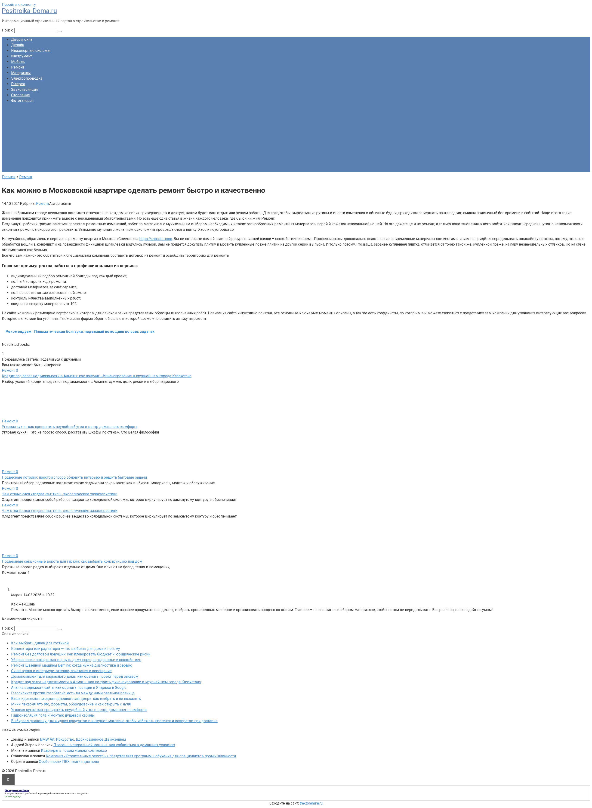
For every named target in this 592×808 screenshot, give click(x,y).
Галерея (18, 84)
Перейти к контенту (19, 4)
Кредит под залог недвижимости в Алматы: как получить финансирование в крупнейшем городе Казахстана (96, 376)
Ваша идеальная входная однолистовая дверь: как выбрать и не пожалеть (76, 698)
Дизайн (17, 45)
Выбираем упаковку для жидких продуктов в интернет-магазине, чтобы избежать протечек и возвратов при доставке (114, 721)
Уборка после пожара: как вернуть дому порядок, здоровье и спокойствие (76, 660)
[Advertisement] (296, 139)
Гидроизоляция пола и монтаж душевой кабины (53, 715)
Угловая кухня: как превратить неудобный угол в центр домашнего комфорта (69, 426)
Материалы (21, 73)
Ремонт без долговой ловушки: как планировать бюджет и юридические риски (80, 654)
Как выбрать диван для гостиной (40, 643)
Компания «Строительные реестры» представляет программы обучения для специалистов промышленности (141, 756)
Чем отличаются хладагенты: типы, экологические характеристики (59, 494)
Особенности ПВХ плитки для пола (69, 761)
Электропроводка (26, 78)
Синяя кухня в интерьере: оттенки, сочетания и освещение (61, 671)
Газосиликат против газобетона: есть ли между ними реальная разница (73, 693)
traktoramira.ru (311, 803)
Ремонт (17, 67)
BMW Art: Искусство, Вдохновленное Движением (83, 739)
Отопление (20, 95)
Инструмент (21, 56)
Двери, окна (21, 39)
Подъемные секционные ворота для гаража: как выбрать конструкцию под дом (72, 561)
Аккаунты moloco (14, 793)
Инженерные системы (30, 50)
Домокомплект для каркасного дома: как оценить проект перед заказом (74, 676)
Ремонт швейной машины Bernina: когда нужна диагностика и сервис (71, 665)
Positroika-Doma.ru (29, 11)
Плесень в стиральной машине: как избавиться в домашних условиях (114, 745)
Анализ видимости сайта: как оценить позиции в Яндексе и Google (68, 687)
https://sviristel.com (155, 239)
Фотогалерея (22, 100)
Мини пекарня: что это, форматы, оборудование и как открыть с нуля (71, 704)
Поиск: (8, 30)
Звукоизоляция (24, 89)
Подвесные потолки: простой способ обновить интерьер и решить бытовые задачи (74, 477)
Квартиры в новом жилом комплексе (74, 750)
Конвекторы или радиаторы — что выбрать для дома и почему (65, 648)
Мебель (18, 61)
